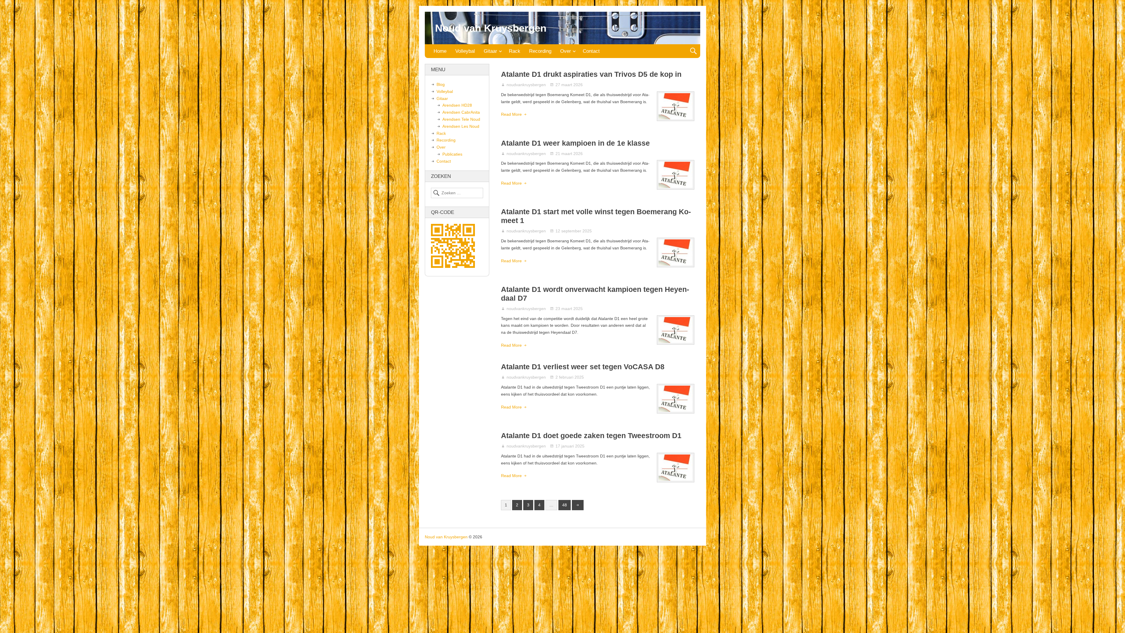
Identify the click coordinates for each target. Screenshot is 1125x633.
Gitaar (490, 51)
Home (440, 51)
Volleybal (465, 51)
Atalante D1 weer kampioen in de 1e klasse (575, 143)
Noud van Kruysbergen (490, 28)
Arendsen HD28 (457, 105)
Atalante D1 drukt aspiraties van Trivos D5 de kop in (591, 74)
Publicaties (452, 154)
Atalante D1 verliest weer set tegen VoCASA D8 (582, 367)
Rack (514, 51)
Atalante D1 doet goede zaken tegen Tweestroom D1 (591, 435)
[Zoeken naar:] (457, 193)
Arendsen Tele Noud (461, 119)
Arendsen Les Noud (460, 126)
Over (565, 51)
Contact (591, 51)
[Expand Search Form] (693, 51)
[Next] (578, 505)
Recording (540, 51)
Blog (441, 84)
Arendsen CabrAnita (461, 112)
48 (564, 505)
